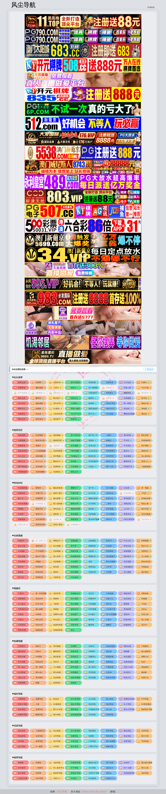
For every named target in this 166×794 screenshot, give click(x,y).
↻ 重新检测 (149, 369)
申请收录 (151, 7)
